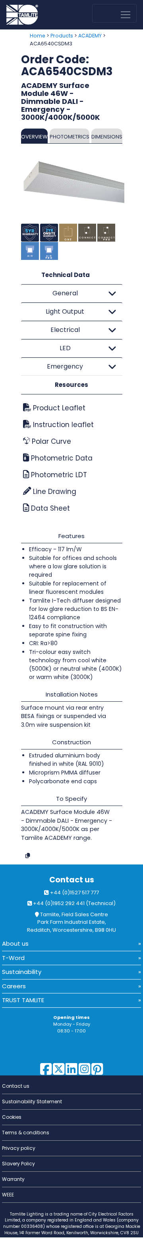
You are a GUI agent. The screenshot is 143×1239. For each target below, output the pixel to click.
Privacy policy (18, 1148)
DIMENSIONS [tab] (106, 136)
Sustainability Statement (32, 1101)
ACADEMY (90, 35)
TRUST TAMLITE (23, 1000)
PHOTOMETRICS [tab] (69, 136)
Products (61, 35)
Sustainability (21, 972)
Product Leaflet (58, 408)
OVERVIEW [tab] (34, 136)
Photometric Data (61, 458)
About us (15, 943)
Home (37, 35)
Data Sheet (49, 508)
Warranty (13, 1179)
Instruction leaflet (62, 424)
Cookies (11, 1117)
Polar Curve (50, 441)
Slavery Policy (18, 1163)
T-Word (13, 958)
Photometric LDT (58, 475)
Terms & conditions (25, 1132)
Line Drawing (53, 491)
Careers (14, 986)
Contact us (71, 879)
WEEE (8, 1194)
